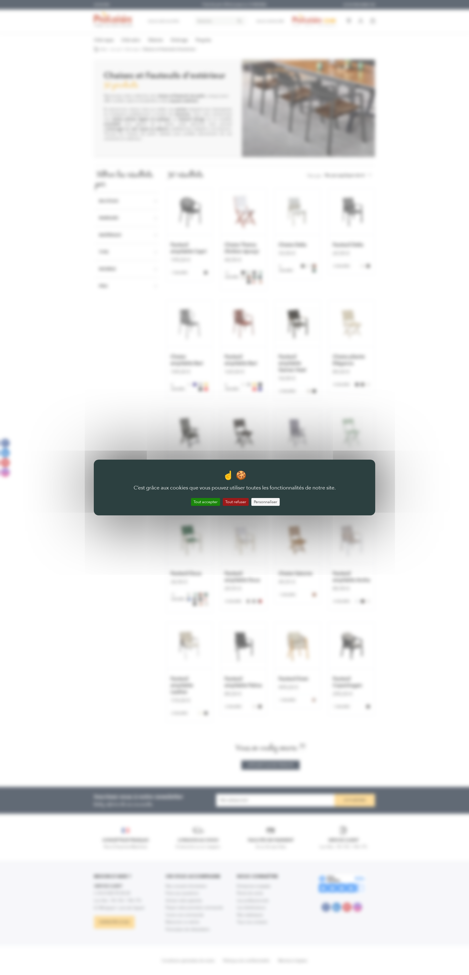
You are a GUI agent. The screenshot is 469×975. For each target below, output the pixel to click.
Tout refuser (235, 501)
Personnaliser (265, 501)
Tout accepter (205, 501)
